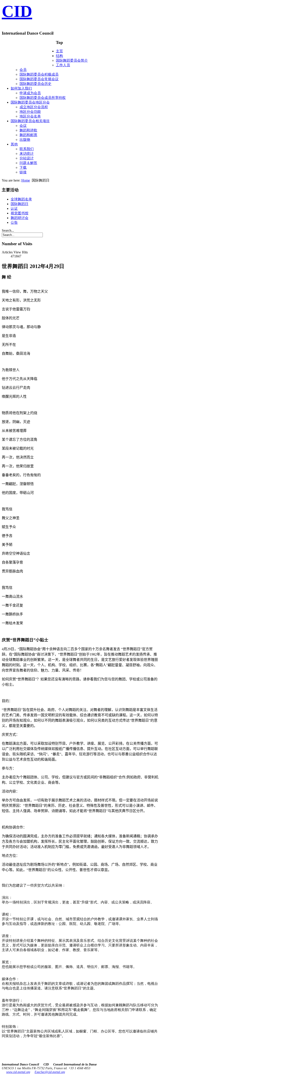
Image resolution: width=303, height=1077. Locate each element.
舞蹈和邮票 (28, 135)
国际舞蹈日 (19, 204)
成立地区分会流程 (34, 107)
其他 (14, 144)
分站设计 (27, 158)
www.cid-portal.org (18, 1072)
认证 (14, 208)
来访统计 (27, 153)
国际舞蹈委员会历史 (35, 84)
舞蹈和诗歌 (28, 130)
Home (25, 180)
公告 (14, 222)
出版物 (25, 139)
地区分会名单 (30, 116)
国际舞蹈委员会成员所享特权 (43, 98)
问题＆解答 (28, 163)
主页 (59, 51)
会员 (23, 70)
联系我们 (27, 149)
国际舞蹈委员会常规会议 (39, 79)
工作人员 (63, 65)
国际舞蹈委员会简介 (72, 60)
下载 (23, 167)
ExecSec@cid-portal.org (50, 1072)
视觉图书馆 (19, 213)
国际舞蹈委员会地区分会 (30, 102)
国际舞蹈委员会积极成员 (39, 74)
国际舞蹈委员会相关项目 (30, 121)
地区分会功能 (30, 112)
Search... (8, 230)
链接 (23, 172)
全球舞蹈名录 (21, 199)
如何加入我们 (21, 88)
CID (17, 11)
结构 (59, 56)
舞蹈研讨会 (19, 218)
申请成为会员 (30, 93)
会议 (23, 125)
